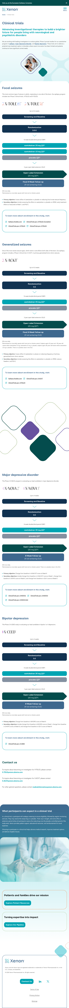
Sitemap (34, 1001)
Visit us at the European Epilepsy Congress (17, 3)
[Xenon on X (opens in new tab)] (48, 981)
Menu (65, 10)
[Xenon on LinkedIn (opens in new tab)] (40, 981)
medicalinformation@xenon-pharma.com (47, 787)
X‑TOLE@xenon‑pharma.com (12, 772)
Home (3, 14)
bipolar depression (40, 44)
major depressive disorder (23, 44)
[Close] (66, 3)
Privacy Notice (34, 995)
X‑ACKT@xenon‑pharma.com (12, 781)
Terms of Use (34, 989)
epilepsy (11, 44)
